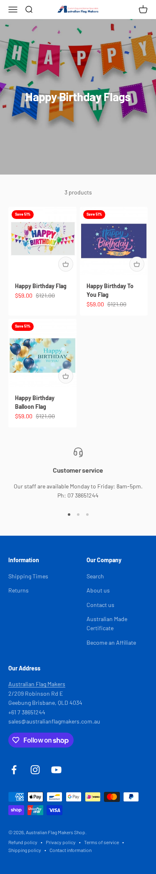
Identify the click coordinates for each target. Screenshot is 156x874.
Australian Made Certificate (107, 623)
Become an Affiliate (111, 642)
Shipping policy (24, 850)
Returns (18, 590)
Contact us (100, 604)
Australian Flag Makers (36, 683)
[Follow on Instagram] (35, 769)
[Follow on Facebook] (14, 769)
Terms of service (101, 842)
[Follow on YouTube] (56, 769)
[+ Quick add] (65, 264)
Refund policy (22, 842)
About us (98, 590)
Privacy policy (61, 842)
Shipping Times (28, 576)
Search (95, 576)
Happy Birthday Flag (41, 285)
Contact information (71, 850)
